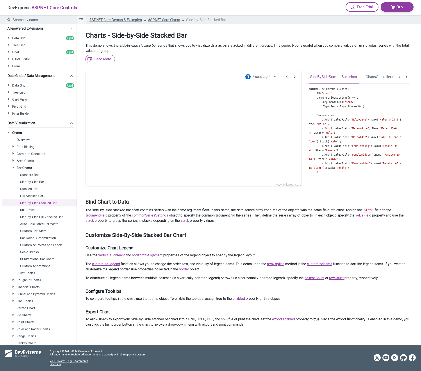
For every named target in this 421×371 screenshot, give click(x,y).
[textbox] (41, 19)
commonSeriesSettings (150, 215)
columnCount (314, 278)
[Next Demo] (295, 77)
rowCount (336, 278)
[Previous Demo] (287, 77)
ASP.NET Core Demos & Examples (115, 20)
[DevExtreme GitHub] (403, 358)
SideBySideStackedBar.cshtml (334, 77)
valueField (363, 215)
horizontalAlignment (147, 255)
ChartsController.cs (380, 77)
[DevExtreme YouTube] (385, 358)
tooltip (153, 298)
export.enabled (283, 319)
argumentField (96, 215)
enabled (239, 298)
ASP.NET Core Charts (164, 20)
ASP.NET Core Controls (42, 7)
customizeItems (319, 264)
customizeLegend (106, 264)
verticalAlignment (111, 255)
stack (90, 220)
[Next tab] (406, 76)
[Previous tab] (399, 76)
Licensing (56, 364)
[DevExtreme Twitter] (377, 358)
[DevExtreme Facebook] (412, 358)
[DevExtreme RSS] (394, 358)
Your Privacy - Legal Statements (69, 361)
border (184, 269)
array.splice (275, 264)
